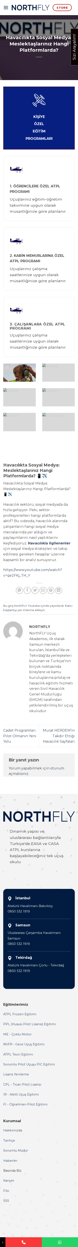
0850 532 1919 (19, 911)
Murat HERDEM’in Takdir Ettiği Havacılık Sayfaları (59, 735)
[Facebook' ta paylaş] (27, 590)
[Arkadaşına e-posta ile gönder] (43, 590)
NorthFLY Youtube (27, 605)
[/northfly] (19, 373)
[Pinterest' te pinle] (50, 590)
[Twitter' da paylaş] (35, 590)
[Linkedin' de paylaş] (58, 590)
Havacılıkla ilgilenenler (49, 543)
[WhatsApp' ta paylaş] (19, 590)
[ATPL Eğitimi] (58, 422)
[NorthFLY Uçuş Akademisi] (30, 7)
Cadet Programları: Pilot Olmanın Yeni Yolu (19, 735)
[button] (5, 7)
